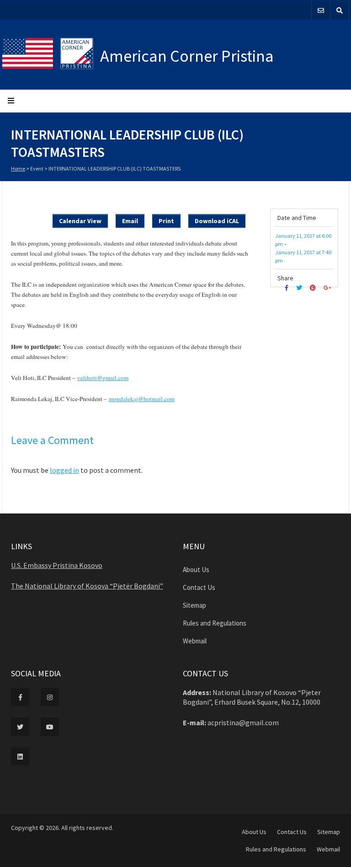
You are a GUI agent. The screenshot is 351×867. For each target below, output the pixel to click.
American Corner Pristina (187, 56)
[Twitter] (300, 287)
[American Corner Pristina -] (51, 54)
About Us (196, 569)
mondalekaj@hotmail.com (142, 399)
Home (18, 168)
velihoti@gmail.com (102, 378)
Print (166, 221)
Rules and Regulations (214, 623)
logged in (64, 470)
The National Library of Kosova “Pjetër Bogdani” (87, 585)
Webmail (195, 641)
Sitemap (194, 605)
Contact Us (199, 587)
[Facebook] (288, 287)
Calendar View (80, 221)
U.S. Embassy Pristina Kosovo (56, 565)
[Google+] (328, 287)
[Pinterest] (314, 287)
